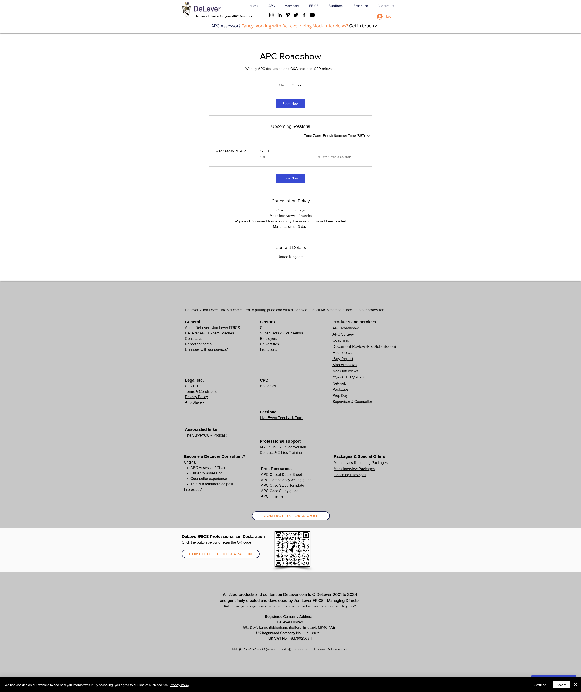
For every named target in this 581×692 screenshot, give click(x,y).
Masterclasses (344, 365)
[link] (290, 103)
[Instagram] (271, 15)
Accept (561, 684)
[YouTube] (312, 15)
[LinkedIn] (280, 15)
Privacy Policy (179, 684)
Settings (540, 684)
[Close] (575, 684)
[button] (273, 6)
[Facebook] (304, 15)
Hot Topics (342, 352)
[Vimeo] (288, 15)
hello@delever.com (296, 649)
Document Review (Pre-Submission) (364, 346)
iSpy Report (342, 358)
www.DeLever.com (333, 649)
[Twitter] (296, 15)
